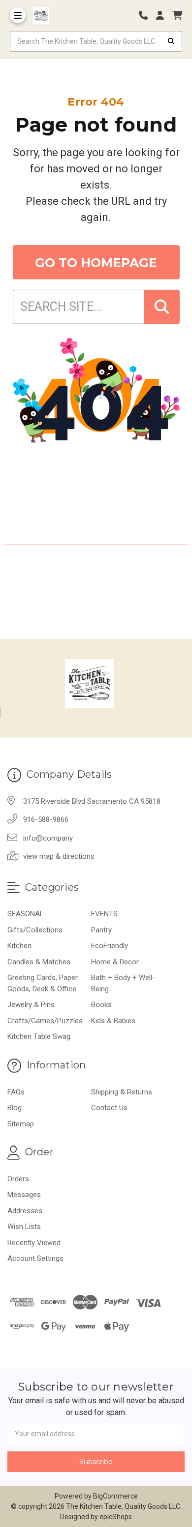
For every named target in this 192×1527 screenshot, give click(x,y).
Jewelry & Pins (31, 1004)
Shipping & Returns (121, 1092)
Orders (18, 1178)
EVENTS (104, 913)
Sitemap (20, 1123)
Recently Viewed (34, 1242)
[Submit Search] (171, 41)
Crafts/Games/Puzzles (45, 1020)
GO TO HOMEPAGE (96, 262)
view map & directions (59, 856)
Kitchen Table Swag (38, 1036)
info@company (48, 838)
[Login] (163, 15)
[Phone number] (147, 15)
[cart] (177, 15)
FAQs (16, 1092)
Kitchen (19, 945)
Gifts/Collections (35, 930)
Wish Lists (24, 1226)
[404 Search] (162, 307)
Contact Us (109, 1107)
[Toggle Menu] (18, 15)
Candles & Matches (38, 961)
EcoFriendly (109, 945)
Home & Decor (115, 961)
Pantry (101, 930)
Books (101, 1004)
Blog (14, 1107)
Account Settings (35, 1258)
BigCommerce (115, 1496)
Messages (24, 1194)
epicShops (115, 1517)
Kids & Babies (113, 1020)
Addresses (24, 1210)
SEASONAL (25, 913)
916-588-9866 (45, 819)
